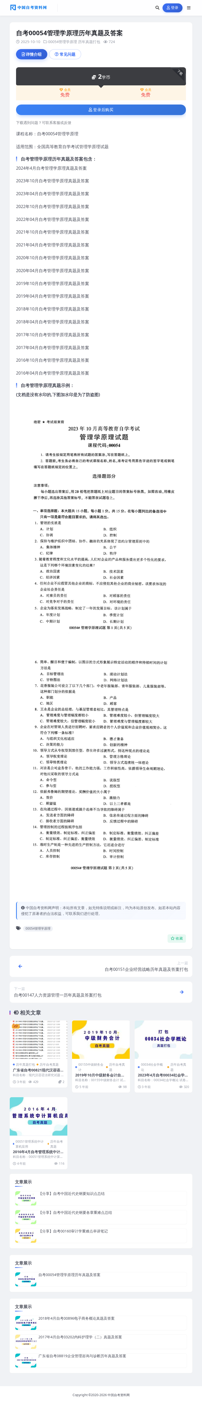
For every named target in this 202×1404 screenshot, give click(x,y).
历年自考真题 (49, 1064)
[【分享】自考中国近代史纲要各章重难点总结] (25, 1217)
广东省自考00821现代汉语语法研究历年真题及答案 (38, 1072)
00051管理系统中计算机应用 (30, 1144)
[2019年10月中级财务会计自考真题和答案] (101, 1039)
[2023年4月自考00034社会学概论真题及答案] (163, 1039)
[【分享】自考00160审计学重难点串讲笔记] (25, 1236)
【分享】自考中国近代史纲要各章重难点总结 (75, 1212)
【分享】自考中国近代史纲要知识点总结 (71, 1193)
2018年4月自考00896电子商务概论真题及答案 (76, 1318)
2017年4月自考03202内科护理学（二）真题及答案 (80, 1336)
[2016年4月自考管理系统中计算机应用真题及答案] (38, 1116)
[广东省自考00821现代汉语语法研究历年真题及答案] (38, 1039)
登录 (175, 8)
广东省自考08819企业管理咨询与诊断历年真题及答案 (82, 1355)
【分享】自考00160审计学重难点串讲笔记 (73, 1231)
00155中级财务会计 (90, 1067)
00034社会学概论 (152, 1067)
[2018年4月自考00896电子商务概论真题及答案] (25, 1323)
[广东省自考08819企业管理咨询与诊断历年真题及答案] (25, 1360)
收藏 (179, 938)
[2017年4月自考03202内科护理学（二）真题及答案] (25, 1342)
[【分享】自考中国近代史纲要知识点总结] (25, 1198)
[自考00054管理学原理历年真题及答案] (25, 1279)
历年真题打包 (89, 41)
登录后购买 (103, 110)
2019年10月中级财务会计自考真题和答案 (100, 1077)
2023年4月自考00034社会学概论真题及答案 (163, 1077)
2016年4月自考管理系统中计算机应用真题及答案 (38, 1154)
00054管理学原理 (62, 41)
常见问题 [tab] (67, 54)
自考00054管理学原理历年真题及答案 (69, 1274)
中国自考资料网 (119, 1395)
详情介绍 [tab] (34, 54)
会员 (67, 90)
